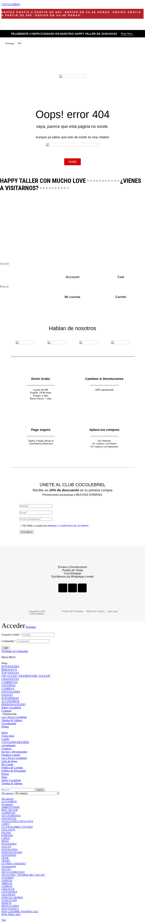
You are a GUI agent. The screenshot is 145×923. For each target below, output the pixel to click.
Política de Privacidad (13, 770)
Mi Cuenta (7, 764)
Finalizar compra (10, 754)
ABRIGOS (6, 883)
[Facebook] (62, 588)
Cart (120, 277)
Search (40, 789)
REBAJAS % (9, 669)
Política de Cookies (12, 767)
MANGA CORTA (10, 906)
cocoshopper (8, 745)
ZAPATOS (6, 880)
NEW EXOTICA (10, 908)
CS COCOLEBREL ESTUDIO (17, 827)
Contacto (6, 710)
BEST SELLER (9, 810)
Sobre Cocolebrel (11, 707)
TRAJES (5, 861)
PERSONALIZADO (13, 704)
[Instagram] (72, 588)
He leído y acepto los (55, 525)
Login (5, 647)
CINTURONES (9, 892)
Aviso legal (7, 735)
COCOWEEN (8, 894)
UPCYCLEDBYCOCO (13, 872)
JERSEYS (6, 903)
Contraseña (8, 641)
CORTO (5, 824)
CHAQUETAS (10, 679)
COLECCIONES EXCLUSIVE (17, 821)
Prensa (5, 726)
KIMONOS (7, 835)
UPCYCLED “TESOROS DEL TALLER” (26, 675)
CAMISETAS (9, 682)
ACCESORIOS (10, 701)
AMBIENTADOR (10, 807)
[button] (127, 33)
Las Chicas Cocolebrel (14, 717)
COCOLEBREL (11, 4)
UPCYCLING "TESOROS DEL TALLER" (23, 875)
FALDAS (7, 694)
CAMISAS (7, 688)
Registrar (31, 627)
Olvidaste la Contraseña (14, 651)
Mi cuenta (72, 297)
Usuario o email (11, 634)
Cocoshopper (8, 723)
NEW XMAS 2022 (11, 914)
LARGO (5, 838)
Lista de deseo (9, 761)
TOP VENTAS (10, 672)
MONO (5, 841)
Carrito (120, 297)
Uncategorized (8, 866)
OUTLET (6, 846)
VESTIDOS (8, 685)
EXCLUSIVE (8, 829)
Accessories (7, 804)
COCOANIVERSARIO (15, 742)
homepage (9, 43)
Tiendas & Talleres (11, 720)
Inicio (4, 732)
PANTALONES (10, 691)
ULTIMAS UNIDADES (13, 863)
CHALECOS (7, 889)
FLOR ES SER (9, 900)
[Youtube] (82, 588)
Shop (4, 777)
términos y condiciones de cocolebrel (67, 525)
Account (72, 277)
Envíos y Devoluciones (14, 751)
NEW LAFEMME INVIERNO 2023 (19, 911)
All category (7, 798)
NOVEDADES (10, 666)
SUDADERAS (10, 698)
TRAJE (5, 858)
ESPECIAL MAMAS (12, 897)
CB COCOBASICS (11, 815)
